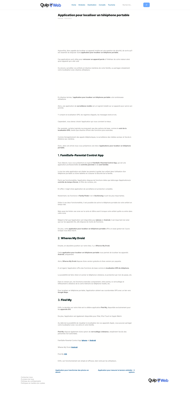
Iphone (84, 340)
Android (93, 340)
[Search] (146, 5)
